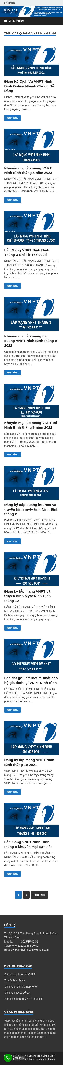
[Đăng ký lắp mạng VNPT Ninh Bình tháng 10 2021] (31, 739)
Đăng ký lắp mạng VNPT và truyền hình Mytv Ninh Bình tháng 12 (27, 596)
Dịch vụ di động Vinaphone (20, 986)
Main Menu (16, 20)
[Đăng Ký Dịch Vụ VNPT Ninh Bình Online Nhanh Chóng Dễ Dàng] (31, 61)
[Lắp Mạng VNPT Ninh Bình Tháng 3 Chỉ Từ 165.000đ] (31, 229)
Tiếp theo (39, 894)
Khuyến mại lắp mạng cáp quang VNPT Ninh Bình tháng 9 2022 (30, 340)
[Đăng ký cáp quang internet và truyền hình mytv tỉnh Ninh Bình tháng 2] (31, 484)
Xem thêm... (12, 118)
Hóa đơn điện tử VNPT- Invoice (23, 998)
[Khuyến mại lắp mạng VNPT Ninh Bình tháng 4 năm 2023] (31, 147)
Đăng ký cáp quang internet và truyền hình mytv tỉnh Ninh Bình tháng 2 (31, 509)
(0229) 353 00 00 (28, 945)
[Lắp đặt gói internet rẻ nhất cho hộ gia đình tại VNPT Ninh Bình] (31, 657)
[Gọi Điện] (8, 1058)
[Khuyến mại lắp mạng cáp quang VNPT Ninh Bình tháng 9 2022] (31, 315)
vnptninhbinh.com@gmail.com (30, 949)
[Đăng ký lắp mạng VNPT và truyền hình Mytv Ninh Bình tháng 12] (31, 570)
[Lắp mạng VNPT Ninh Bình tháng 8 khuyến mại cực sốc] (31, 821)
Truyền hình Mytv (14, 980)
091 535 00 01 (29, 941)
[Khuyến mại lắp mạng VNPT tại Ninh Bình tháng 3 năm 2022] (31, 402)
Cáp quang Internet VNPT (19, 974)
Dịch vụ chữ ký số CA (17, 992)
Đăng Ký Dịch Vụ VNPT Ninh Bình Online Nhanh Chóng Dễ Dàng (29, 86)
